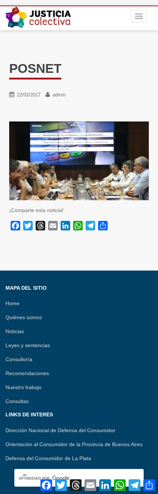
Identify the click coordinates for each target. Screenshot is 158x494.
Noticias (15, 331)
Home (12, 303)
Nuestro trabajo (24, 387)
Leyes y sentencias (28, 345)
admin (59, 95)
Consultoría (19, 359)
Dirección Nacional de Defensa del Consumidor (60, 430)
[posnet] (79, 160)
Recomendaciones (27, 373)
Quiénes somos (24, 317)
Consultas (17, 401)
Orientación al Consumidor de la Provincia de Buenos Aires (74, 444)
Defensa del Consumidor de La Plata (48, 458)
